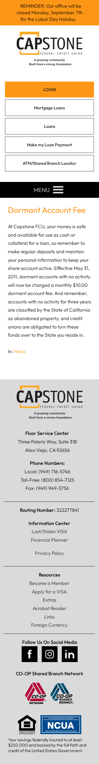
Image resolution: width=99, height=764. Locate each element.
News (20, 351)
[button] (42, 190)
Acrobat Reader (49, 608)
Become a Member (49, 583)
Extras (49, 600)
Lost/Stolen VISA (49, 531)
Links (49, 617)
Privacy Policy (49, 553)
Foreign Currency (49, 625)
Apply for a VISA (49, 592)
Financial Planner (49, 540)
